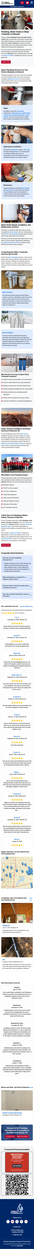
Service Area (12, 1241)
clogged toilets (25, 113)
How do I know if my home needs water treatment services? (16, 586)
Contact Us (19, 1241)
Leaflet (8, 888)
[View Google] (21, 1221)
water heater (14, 232)
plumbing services (13, 79)
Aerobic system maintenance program (12, 443)
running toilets (8, 115)
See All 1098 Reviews (26, 606)
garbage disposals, (19, 115)
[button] (31, 884)
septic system (24, 434)
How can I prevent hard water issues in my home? (16, 595)
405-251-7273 (5, 62)
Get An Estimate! (23, 1136)
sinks (25, 149)
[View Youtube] (12, 1221)
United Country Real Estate (12, 1113)
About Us (6, 1241)
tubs (28, 149)
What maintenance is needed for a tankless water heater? (14, 578)
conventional (15, 234)
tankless (6, 234)
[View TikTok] (8, 1221)
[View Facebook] (17, 1221)
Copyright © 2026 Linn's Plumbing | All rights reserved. (17, 1244)
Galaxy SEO (20, 1245)
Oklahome (6, 926)
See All (31, 899)
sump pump (20, 111)
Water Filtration (7, 292)
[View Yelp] (26, 1221)
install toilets (14, 149)
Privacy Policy (26, 1241)
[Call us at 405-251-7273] (22, 2)
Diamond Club (7, 538)
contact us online (8, 55)
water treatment (13, 257)
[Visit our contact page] (27, 2)
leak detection (10, 190)
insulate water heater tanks (11, 242)
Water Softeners (7, 333)
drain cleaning (25, 188)
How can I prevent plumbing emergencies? (12, 559)
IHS (3, 960)
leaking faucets (16, 113)
